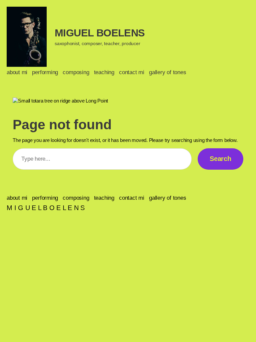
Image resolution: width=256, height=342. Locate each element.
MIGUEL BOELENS (100, 33)
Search (220, 158)
